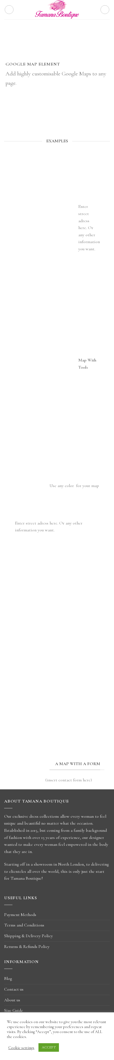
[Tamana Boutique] (57, 9)
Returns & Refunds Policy (27, 946)
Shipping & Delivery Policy (28, 936)
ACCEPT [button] (49, 1047)
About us (12, 1000)
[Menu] (9, 9)
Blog (8, 978)
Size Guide (13, 1010)
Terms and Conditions (24, 925)
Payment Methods (20, 914)
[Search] (104, 9)
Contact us (14, 989)
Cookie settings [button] (21, 1047)
